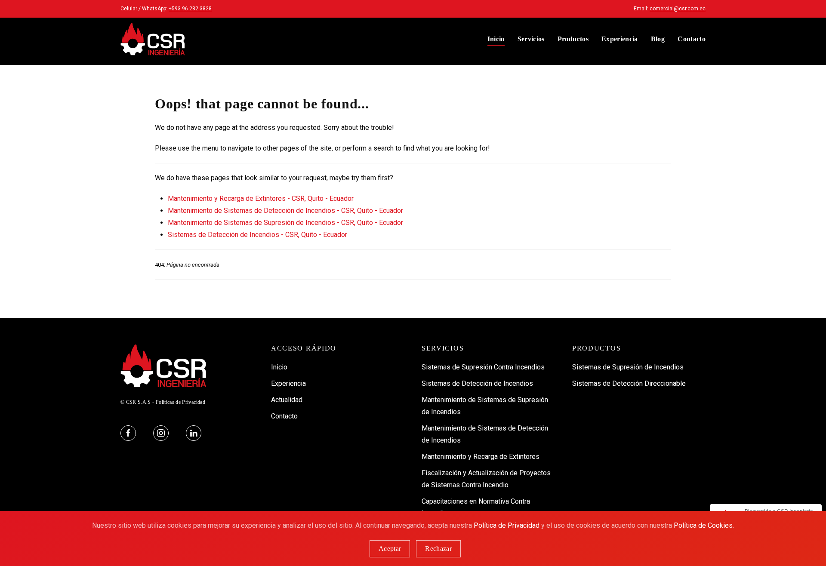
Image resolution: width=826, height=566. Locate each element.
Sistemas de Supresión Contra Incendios (483, 367)
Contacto (692, 39)
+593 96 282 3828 (190, 9)
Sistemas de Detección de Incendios (477, 383)
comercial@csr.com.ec (678, 9)
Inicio (496, 39)
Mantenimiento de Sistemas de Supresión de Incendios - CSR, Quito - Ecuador (285, 222)
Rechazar (438, 548)
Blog (658, 39)
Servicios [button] (531, 39)
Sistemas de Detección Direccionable (629, 383)
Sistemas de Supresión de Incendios (628, 367)
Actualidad (286, 400)
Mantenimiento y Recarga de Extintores (480, 456)
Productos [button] (573, 39)
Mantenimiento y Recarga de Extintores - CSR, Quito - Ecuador (261, 198)
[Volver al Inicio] (152, 39)
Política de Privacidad (506, 525)
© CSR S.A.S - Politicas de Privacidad (162, 402)
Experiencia (619, 39)
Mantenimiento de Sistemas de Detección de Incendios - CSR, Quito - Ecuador (285, 210)
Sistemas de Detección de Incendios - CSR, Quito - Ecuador (257, 235)
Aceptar (390, 548)
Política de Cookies (703, 525)
